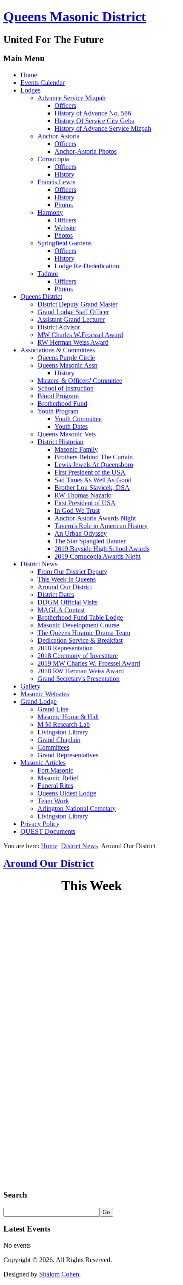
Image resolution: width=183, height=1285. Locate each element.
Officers (65, 105)
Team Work (53, 800)
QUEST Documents (47, 831)
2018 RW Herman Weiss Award (80, 671)
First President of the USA (90, 472)
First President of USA (85, 502)
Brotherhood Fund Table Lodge (80, 617)
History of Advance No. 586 (92, 113)
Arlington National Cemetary (76, 808)
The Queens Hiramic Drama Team (83, 632)
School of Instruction (65, 388)
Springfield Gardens (64, 243)
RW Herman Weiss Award (73, 342)
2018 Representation (65, 648)
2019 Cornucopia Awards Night (97, 556)
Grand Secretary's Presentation (78, 678)
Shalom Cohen (59, 1274)
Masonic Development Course (78, 625)
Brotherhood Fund (62, 403)
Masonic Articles (43, 762)
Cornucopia (53, 159)
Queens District (41, 296)
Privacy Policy (40, 823)
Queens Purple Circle (66, 357)
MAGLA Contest (61, 609)
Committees (53, 747)
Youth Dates (71, 426)
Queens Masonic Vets (66, 434)
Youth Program (57, 411)
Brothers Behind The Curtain (93, 457)
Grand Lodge (38, 701)
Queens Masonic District (74, 16)
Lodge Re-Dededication (86, 266)
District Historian (60, 441)
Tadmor (47, 273)
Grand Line (53, 709)
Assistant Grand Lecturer (71, 319)
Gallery (30, 686)
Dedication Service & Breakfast (80, 640)
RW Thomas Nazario (83, 495)
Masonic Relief (57, 778)
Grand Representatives (67, 755)
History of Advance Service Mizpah (102, 128)
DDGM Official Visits (67, 602)
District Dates (55, 594)
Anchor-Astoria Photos (85, 151)
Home (28, 75)
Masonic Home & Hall (68, 716)
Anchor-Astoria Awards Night (95, 518)
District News (38, 564)
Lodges (30, 90)
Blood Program (58, 395)
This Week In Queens (66, 579)
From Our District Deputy (72, 571)
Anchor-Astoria (58, 136)
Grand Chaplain (58, 739)
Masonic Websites (44, 693)
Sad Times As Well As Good (93, 480)
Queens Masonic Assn (67, 365)
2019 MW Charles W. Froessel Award (88, 663)
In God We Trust (77, 510)
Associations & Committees (57, 350)
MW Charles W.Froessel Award (80, 334)
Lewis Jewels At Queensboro (93, 464)
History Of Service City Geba (94, 120)
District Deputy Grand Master (77, 304)
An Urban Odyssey (80, 533)
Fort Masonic (55, 770)
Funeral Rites (55, 785)
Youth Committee (78, 418)
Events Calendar (42, 82)
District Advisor (58, 327)
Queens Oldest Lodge (66, 793)
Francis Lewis (56, 182)
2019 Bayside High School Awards (101, 548)
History (64, 174)
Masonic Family (76, 449)
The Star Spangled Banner (90, 541)
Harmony (50, 212)
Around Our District (64, 586)
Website (65, 227)
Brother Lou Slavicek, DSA (92, 487)
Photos (63, 204)
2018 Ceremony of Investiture (77, 655)
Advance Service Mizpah (71, 97)
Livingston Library (62, 732)
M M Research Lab (63, 724)
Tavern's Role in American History (101, 525)
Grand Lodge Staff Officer (73, 311)
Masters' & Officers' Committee (79, 380)
